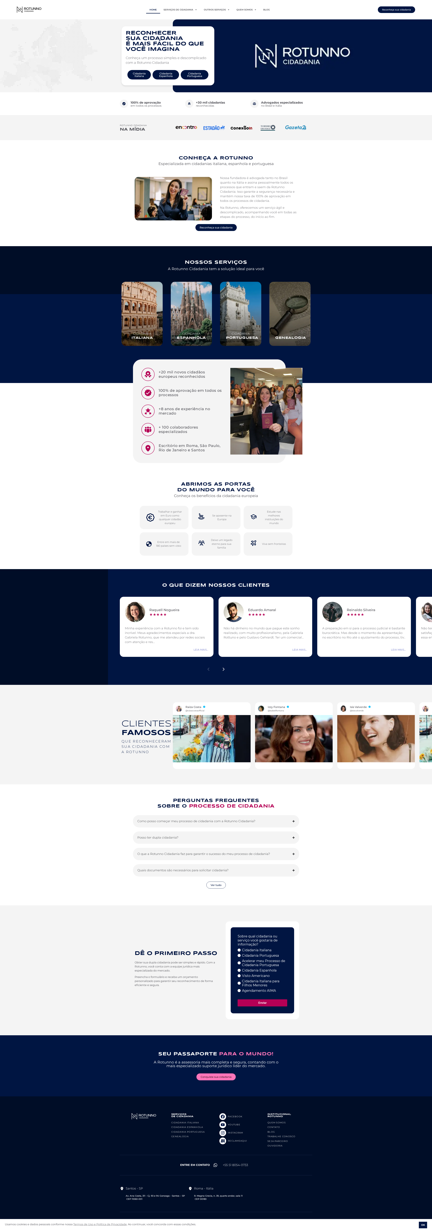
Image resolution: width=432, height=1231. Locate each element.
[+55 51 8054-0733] (215, 1165)
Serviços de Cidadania (178, 9)
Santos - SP (134, 1188)
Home (153, 9)
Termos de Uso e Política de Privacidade (100, 1224)
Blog (266, 9)
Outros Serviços (215, 9)
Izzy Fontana (194, 707)
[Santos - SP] (122, 1188)
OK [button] (423, 1224)
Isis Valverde (276, 707)
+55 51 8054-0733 (235, 1165)
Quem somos (244, 9)
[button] (208, 669)
